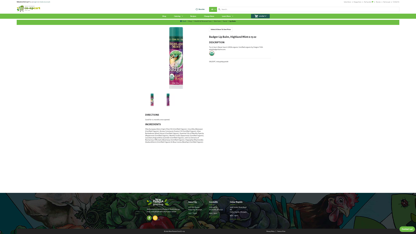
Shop (190, 21)
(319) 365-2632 (235, 219)
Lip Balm (232, 21)
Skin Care (217, 21)
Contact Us (396, 2)
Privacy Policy (270, 231)
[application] (407, 229)
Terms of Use (281, 231)
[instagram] (155, 218)
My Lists (378, 2)
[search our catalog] (219, 9)
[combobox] (213, 9)
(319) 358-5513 (214, 217)
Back (184, 21)
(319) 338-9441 (193, 217)
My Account (386, 2)
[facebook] (149, 218)
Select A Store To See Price (221, 29)
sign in (36, 2)
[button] (152, 100)
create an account (44, 2)
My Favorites (368, 2)
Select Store (347, 2)
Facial (225, 21)
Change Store (358, 2)
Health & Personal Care (203, 21)
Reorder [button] (202, 9)
